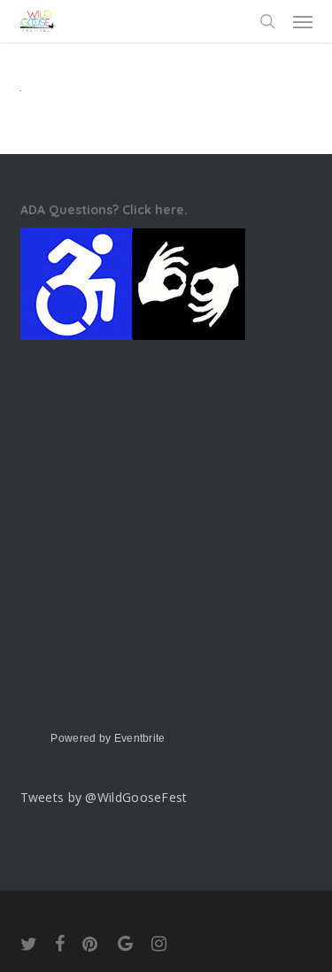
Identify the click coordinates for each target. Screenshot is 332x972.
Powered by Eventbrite (107, 738)
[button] (303, 21)
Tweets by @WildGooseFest (104, 797)
